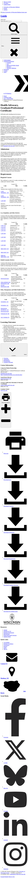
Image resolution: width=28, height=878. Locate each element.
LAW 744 (3, 225)
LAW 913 (3, 229)
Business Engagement (9, 632)
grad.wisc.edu (4, 390)
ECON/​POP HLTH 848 (5, 286)
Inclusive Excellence (8, 643)
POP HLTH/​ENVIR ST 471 (5, 309)
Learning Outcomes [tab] (8, 362)
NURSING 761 (4, 305)
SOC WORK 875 (5, 317)
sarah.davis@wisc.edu (6, 378)
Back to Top (12, 876)
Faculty (5, 8)
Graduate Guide (7, 97)
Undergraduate (7, 60)
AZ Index (6, 3)
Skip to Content (7, 1)
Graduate (9, 62)
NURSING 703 (4, 301)
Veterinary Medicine (11, 68)
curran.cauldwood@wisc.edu (7, 385)
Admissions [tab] (6, 359)
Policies (5, 646)
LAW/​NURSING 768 (5, 192)
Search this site (4, 21)
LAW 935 (3, 230)
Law (8, 64)
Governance (6, 645)
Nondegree (6, 69)
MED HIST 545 (5, 252)
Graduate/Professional (9, 61)
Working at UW (7, 631)
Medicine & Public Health (13, 65)
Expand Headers (4, 876)
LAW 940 (3, 200)
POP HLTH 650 (5, 278)
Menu (2, 46)
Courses (5, 70)
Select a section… (19, 355)
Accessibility (7, 642)
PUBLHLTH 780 (5, 313)
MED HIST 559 (5, 248)
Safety (5, 647)
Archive (5, 9)
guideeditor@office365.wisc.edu (17, 874)
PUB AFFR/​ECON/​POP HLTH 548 (6, 283)
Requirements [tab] (7, 361)
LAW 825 (3, 227)
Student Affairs (7, 636)
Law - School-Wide (8, 98)
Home (5, 96)
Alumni (5, 630)
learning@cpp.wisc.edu (9, 146)
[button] (15, 584)
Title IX (5, 649)
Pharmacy (9, 66)
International (6, 634)
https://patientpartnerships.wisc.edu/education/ (11, 374)
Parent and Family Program (10, 635)
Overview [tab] (6, 358)
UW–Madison (12, 7)
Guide (4, 16)
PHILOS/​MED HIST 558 (5, 256)
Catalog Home (7, 4)
